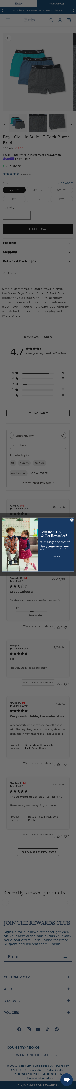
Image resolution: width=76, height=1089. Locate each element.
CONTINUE (56, 556)
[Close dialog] (71, 519)
